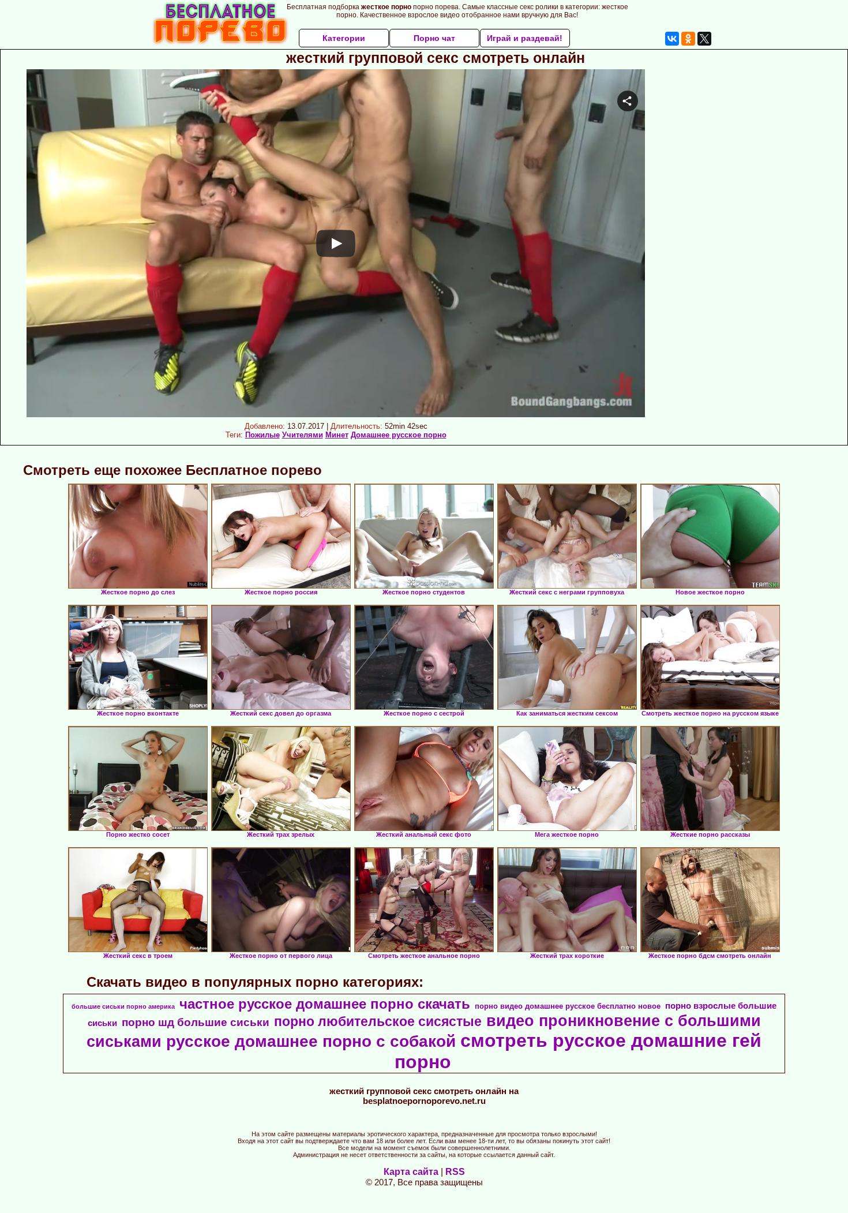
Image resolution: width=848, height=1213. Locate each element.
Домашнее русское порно (398, 434)
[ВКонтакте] (672, 39)
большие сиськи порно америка (123, 1006)
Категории (343, 38)
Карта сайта (411, 1172)
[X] (704, 39)
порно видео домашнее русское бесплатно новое (568, 1006)
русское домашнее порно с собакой (311, 1041)
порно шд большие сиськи (195, 1022)
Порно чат (434, 38)
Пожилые (262, 434)
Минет (336, 434)
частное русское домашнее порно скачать (324, 1004)
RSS (455, 1172)
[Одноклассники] (688, 39)
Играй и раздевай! (524, 38)
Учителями (302, 434)
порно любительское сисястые (378, 1021)
